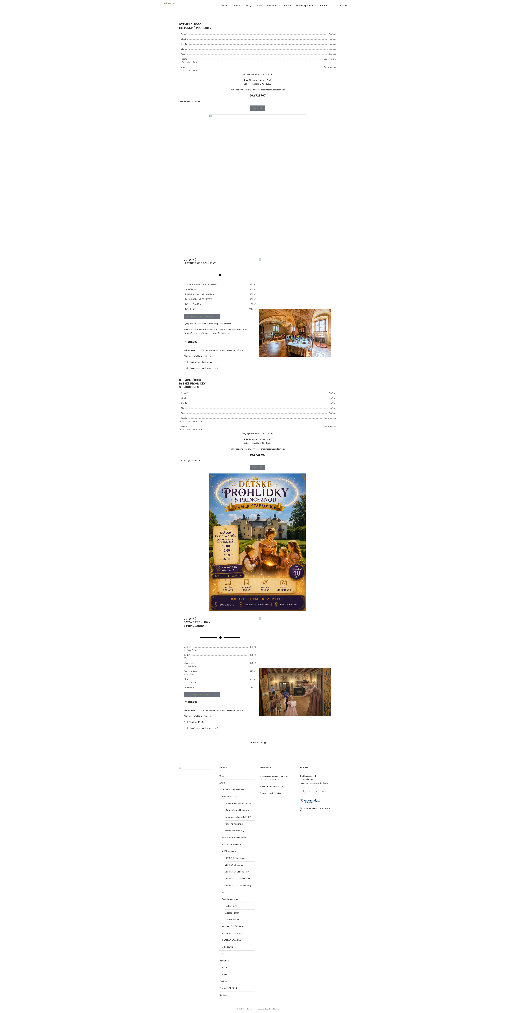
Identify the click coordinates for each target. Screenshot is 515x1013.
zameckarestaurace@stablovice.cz (315, 783)
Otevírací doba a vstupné (233, 789)
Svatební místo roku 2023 (271, 786)
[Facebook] (337, 5)
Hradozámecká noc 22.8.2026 (238, 817)
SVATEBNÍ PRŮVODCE (232, 926)
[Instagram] (340, 5)
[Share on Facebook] (257, 742)
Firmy (259, 5)
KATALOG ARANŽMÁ (232, 940)
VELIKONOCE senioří (234, 865)
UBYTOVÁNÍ (227, 947)
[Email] (346, 5)
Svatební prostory (230, 899)
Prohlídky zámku (229, 796)
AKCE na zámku (229, 851)
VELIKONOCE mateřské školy (238, 885)
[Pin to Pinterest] (262, 742)
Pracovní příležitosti (306, 5)
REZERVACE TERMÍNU (232, 933)
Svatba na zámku (232, 913)
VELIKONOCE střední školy (237, 871)
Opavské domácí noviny (270, 793)
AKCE (224, 967)
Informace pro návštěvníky (234, 837)
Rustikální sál (231, 906)
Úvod (225, 5)
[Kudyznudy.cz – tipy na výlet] (310, 800)
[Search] (350, 5)
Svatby (247, 5)
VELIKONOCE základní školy (237, 878)
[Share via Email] (265, 742)
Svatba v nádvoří (232, 919)
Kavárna (288, 5)
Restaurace (272, 5)
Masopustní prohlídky (234, 830)
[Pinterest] (342, 5)
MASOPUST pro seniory (235, 858)
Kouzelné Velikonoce (234, 824)
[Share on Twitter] (259, 742)
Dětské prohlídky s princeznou (238, 803)
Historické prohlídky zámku (237, 810)
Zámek (235, 5)
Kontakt (324, 5)
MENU (225, 974)
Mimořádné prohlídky (231, 844)
